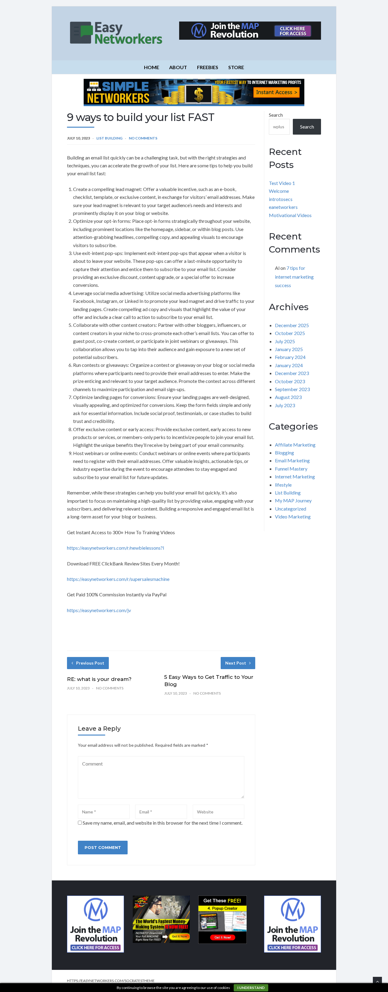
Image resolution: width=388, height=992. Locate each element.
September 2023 (292, 389)
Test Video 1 (282, 183)
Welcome (279, 191)
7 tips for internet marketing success (294, 276)
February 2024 (290, 357)
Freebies (207, 67)
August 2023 (288, 397)
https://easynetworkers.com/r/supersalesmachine (118, 579)
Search (276, 115)
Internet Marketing (295, 476)
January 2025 (289, 349)
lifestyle (283, 485)
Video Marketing (293, 516)
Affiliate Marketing (295, 444)
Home (151, 67)
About (178, 67)
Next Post (235, 662)
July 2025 (285, 341)
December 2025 (292, 325)
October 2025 (290, 333)
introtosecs (281, 199)
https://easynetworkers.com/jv (99, 610)
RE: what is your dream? (99, 679)
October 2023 (290, 381)
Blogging (284, 452)
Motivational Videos (290, 215)
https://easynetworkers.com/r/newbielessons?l (115, 548)
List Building (109, 138)
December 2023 (292, 373)
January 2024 (289, 365)
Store (236, 67)
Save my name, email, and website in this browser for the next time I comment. (162, 823)
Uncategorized (290, 508)
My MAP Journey (293, 500)
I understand (251, 987)
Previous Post (90, 662)
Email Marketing (292, 460)
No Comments (143, 138)
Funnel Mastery (291, 468)
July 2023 (285, 405)
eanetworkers (283, 207)
